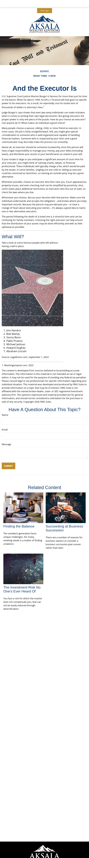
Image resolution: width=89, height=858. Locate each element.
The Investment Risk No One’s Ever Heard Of (22, 589)
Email (5, 429)
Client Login (44, 10)
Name (5, 414)
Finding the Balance (18, 526)
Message (6, 444)
